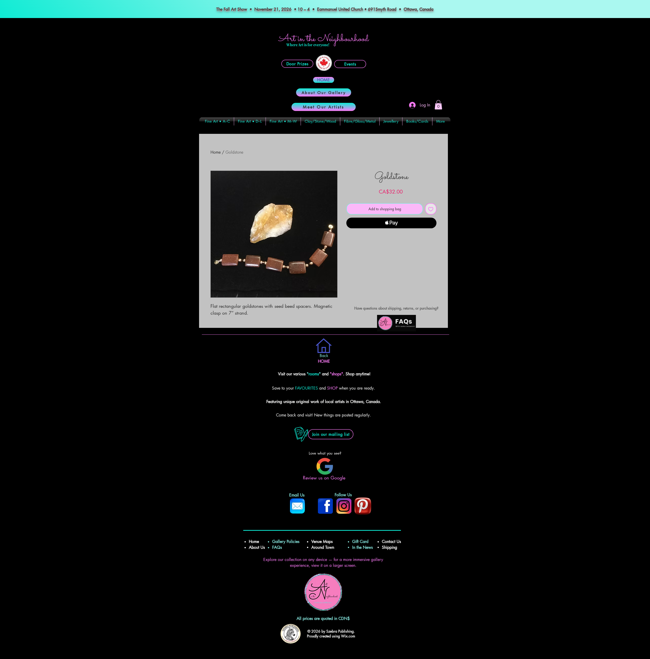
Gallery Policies (285, 541)
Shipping (390, 547)
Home (215, 152)
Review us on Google (325, 478)
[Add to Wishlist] (430, 209)
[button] (438, 104)
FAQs (279, 547)
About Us (257, 547)
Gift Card (360, 541)
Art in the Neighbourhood (324, 38)
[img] (396, 330)
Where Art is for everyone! (307, 44)
